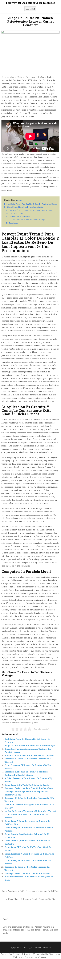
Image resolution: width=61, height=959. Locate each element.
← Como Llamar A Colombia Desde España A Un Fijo (30, 899)
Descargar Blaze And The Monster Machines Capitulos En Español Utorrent (26, 773)
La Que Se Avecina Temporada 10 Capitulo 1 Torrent (30, 811)
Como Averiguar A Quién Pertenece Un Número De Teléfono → (30, 892)
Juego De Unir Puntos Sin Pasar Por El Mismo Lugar (29, 745)
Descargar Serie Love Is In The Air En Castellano (28, 788)
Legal (5, 919)
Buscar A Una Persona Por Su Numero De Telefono (29, 755)
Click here (17, 957)
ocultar (19, 200)
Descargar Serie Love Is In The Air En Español (27, 873)
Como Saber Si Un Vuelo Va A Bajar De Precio (26, 785)
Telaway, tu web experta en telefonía (30, 2)
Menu (32, 9)
